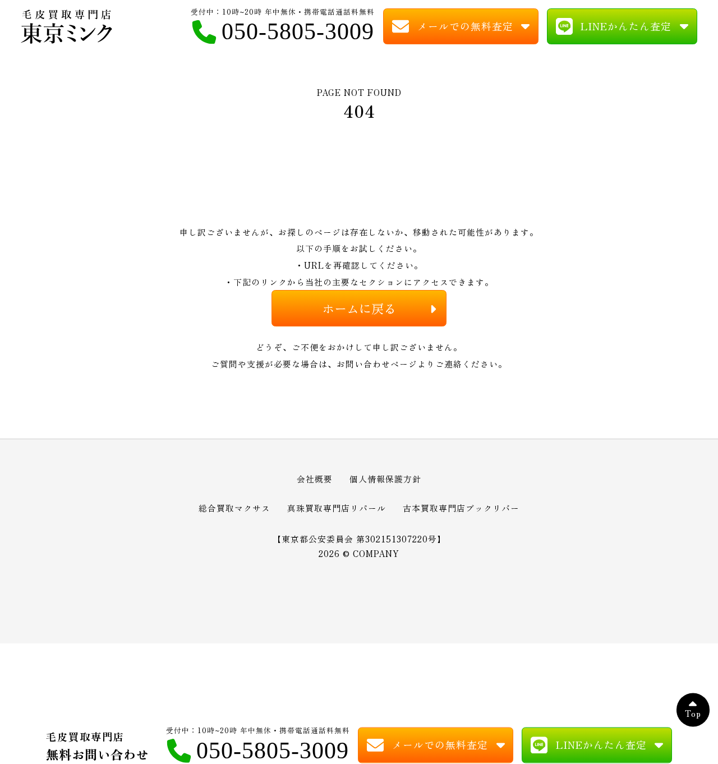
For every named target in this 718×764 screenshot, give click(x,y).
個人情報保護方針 (385, 479)
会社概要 (315, 479)
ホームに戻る (359, 308)
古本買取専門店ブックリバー (461, 508)
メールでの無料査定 (465, 26)
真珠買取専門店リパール (336, 508)
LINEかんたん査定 (626, 26)
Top (693, 714)
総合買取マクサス (234, 508)
